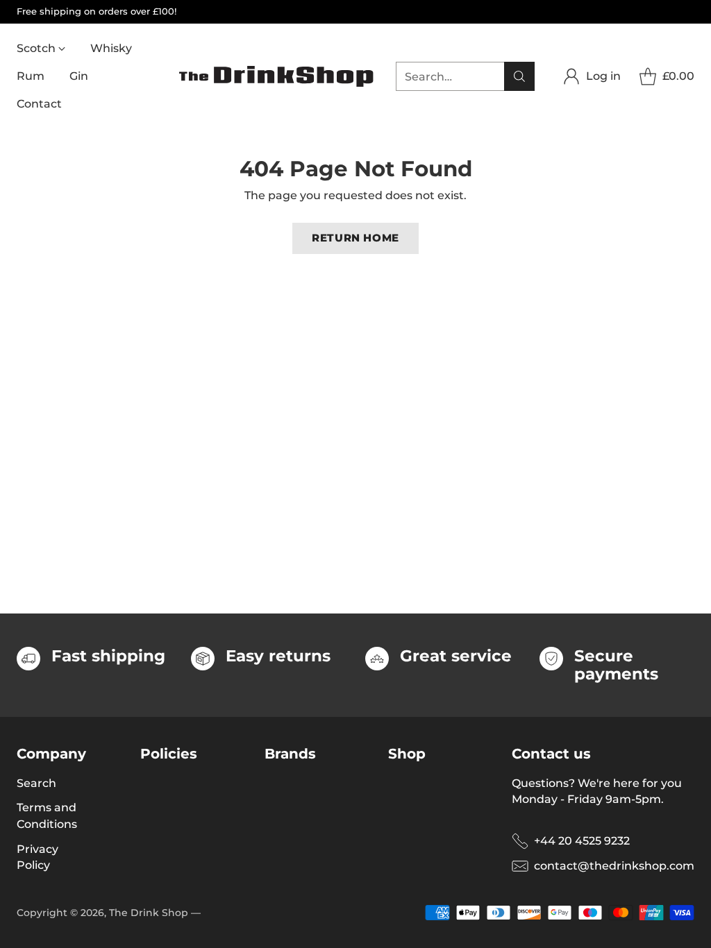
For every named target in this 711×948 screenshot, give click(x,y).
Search (36, 783)
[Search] (519, 76)
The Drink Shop (148, 912)
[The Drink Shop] (276, 76)
